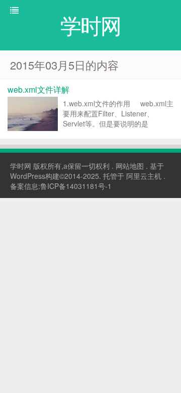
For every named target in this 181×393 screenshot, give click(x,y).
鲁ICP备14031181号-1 (76, 186)
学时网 (20, 166)
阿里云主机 (143, 176)
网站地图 (130, 166)
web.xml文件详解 (38, 89)
